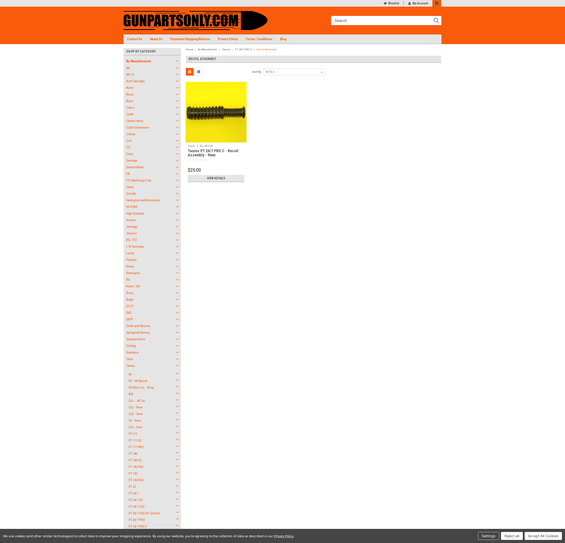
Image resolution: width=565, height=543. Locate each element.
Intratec (131, 220)
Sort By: (257, 71)
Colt (129, 141)
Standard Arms (135, 339)
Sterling (131, 346)
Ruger (130, 299)
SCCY (130, 306)
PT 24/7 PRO (137, 520)
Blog (283, 39)
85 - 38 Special (138, 381)
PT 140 (133, 454)
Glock (130, 187)
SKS (129, 313)
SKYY (129, 319)
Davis (129, 154)
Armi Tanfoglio (135, 81)
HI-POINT (132, 207)
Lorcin (130, 253)
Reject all (512, 536)
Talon (129, 359)
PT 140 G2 (135, 460)
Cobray (130, 134)
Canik (130, 114)
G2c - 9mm (136, 407)
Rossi (130, 293)
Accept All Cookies (543, 536)
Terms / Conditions (259, 39)
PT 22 (132, 487)
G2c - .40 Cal (137, 401)
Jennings (132, 227)
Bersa (130, 94)
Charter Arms (134, 121)
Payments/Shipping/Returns (190, 39)
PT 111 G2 (135, 440)
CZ (128, 147)
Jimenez (131, 233)
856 (131, 394)
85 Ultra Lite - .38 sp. (141, 387)
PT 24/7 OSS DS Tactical (144, 513)
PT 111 (133, 434)
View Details (216, 178)
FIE (128, 174)
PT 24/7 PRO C (138, 526)
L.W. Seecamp (135, 247)
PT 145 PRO (136, 480)
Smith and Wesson (138, 326)
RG (128, 280)
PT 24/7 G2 (136, 500)
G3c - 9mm (136, 427)
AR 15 (130, 75)
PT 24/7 (134, 493)
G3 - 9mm (135, 421)
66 (130, 374)
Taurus (130, 366)
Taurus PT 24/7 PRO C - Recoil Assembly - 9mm (213, 153)
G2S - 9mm (136, 414)
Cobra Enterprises (137, 127)
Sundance (132, 352)
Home (189, 49)
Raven (130, 266)
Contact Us (134, 39)
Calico (130, 108)
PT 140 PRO (136, 467)
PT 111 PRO (136, 447)
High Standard (135, 213)
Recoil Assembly (266, 49)
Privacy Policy (228, 39)
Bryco (130, 101)
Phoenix (131, 260)
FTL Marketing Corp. (139, 180)
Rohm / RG (133, 286)
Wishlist (393, 3)
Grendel (131, 194)
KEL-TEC (131, 240)
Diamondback (135, 167)
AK (128, 68)
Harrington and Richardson (143, 200)
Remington (133, 273)
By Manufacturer (138, 61)
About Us (156, 39)
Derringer (131, 161)
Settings (488, 536)
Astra (129, 88)
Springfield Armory (138, 333)
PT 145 (133, 474)
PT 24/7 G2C (137, 507)
